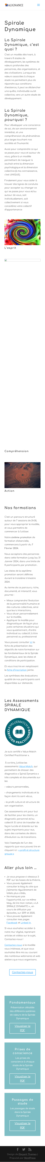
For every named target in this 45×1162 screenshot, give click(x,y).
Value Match (26, 766)
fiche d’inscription (17, 670)
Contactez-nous (13, 945)
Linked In (26, 923)
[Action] (22, 487)
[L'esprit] (22, 244)
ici (31, 642)
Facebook (12, 923)
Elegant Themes (27, 1154)
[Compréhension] (22, 261)
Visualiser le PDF (22, 1028)
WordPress (30, 1158)
